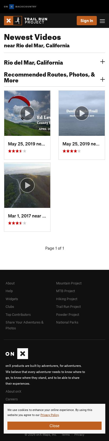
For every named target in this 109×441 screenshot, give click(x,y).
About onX (13, 391)
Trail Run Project (68, 306)
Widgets (12, 299)
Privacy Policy (49, 415)
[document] (54, 419)
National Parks (67, 322)
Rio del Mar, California (33, 61)
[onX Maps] (17, 358)
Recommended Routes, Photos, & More (49, 76)
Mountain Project (68, 283)
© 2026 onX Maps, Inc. (41, 434)
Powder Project (67, 314)
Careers (12, 399)
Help (9, 291)
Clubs (10, 306)
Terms (65, 434)
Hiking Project (66, 299)
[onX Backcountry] (20, 7)
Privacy (79, 434)
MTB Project (65, 291)
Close (54, 425)
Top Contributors (18, 314)
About (10, 283)
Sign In (86, 20)
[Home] (28, 20)
